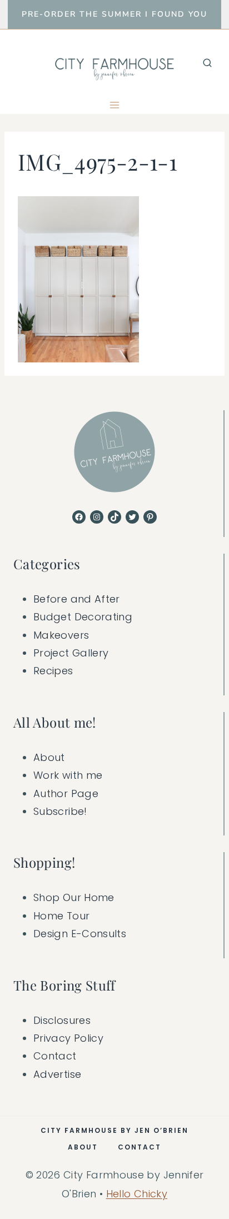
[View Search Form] (207, 62)
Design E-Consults (79, 934)
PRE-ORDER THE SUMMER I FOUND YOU (114, 14)
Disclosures (62, 1020)
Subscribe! (60, 811)
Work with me (67, 775)
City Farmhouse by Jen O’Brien (114, 1130)
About (49, 757)
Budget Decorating (82, 617)
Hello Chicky (136, 1194)
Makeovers (61, 635)
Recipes (53, 671)
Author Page (65, 793)
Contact (55, 1056)
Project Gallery (70, 653)
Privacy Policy (68, 1038)
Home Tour (61, 916)
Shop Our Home (73, 897)
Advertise (57, 1074)
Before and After (76, 599)
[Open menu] (114, 104)
